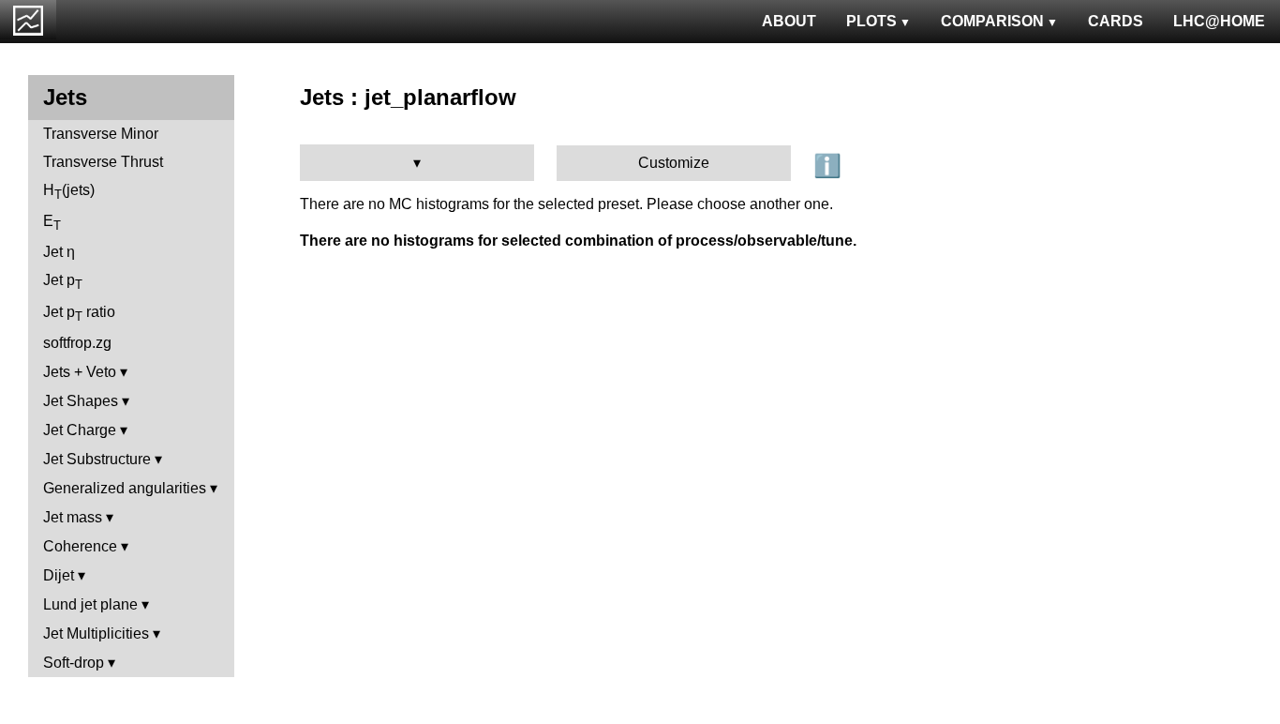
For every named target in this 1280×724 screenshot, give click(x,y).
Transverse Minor (100, 134)
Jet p (62, 282)
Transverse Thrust (103, 162)
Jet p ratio (79, 314)
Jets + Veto (79, 372)
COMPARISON (992, 21)
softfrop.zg (77, 343)
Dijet (58, 575)
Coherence (80, 546)
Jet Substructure (97, 459)
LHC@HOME (1219, 21)
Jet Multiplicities (96, 633)
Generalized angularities (124, 488)
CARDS (1115, 21)
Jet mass (72, 517)
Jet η (59, 252)
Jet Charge (79, 430)
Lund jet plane (90, 604)
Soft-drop (73, 663)
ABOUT (789, 21)
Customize (673, 163)
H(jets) (69, 192)
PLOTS (871, 21)
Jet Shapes (80, 401)
